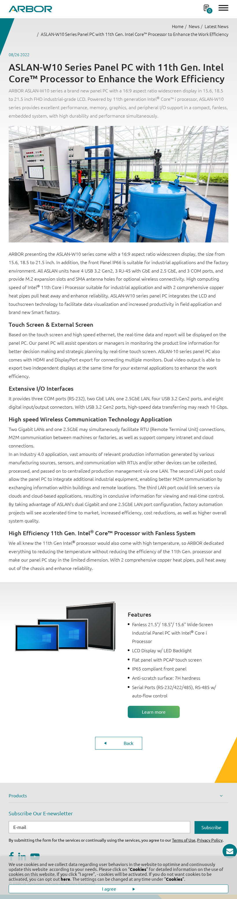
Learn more (154, 712)
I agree (109, 888)
